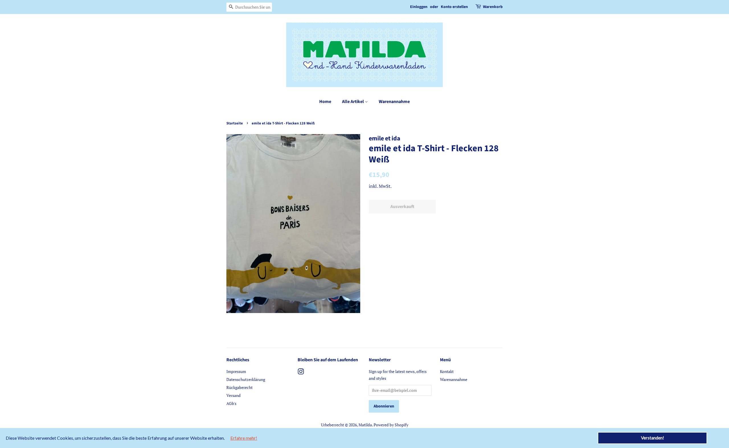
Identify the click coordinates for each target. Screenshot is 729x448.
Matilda (365, 424)
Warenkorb (493, 7)
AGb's (231, 403)
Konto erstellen (454, 7)
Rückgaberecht (239, 387)
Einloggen (418, 7)
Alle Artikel (353, 101)
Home (325, 101)
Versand (233, 395)
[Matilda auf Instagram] (301, 372)
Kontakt (447, 371)
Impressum (236, 371)
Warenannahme (394, 101)
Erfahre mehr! (243, 438)
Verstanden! (652, 437)
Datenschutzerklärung (245, 379)
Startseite (234, 123)
